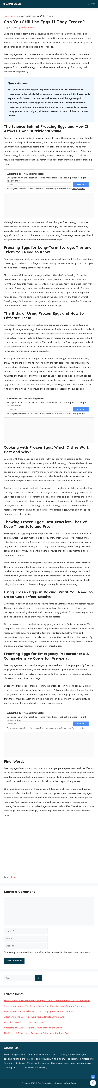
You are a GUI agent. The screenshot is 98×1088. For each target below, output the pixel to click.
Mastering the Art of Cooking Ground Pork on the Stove (33, 1027)
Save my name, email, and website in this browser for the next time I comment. (48, 952)
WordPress (71, 1083)
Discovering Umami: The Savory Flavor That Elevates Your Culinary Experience (45, 1006)
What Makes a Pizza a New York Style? (24, 1022)
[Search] (38, 978)
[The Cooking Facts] (11, 4)
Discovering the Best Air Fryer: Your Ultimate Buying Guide (35, 1017)
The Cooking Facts (46, 1083)
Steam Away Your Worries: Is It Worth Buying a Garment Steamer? (39, 1011)
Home (6, 16)
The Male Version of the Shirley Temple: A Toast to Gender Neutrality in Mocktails (47, 1000)
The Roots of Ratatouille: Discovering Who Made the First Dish (36, 1033)
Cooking (14, 16)
